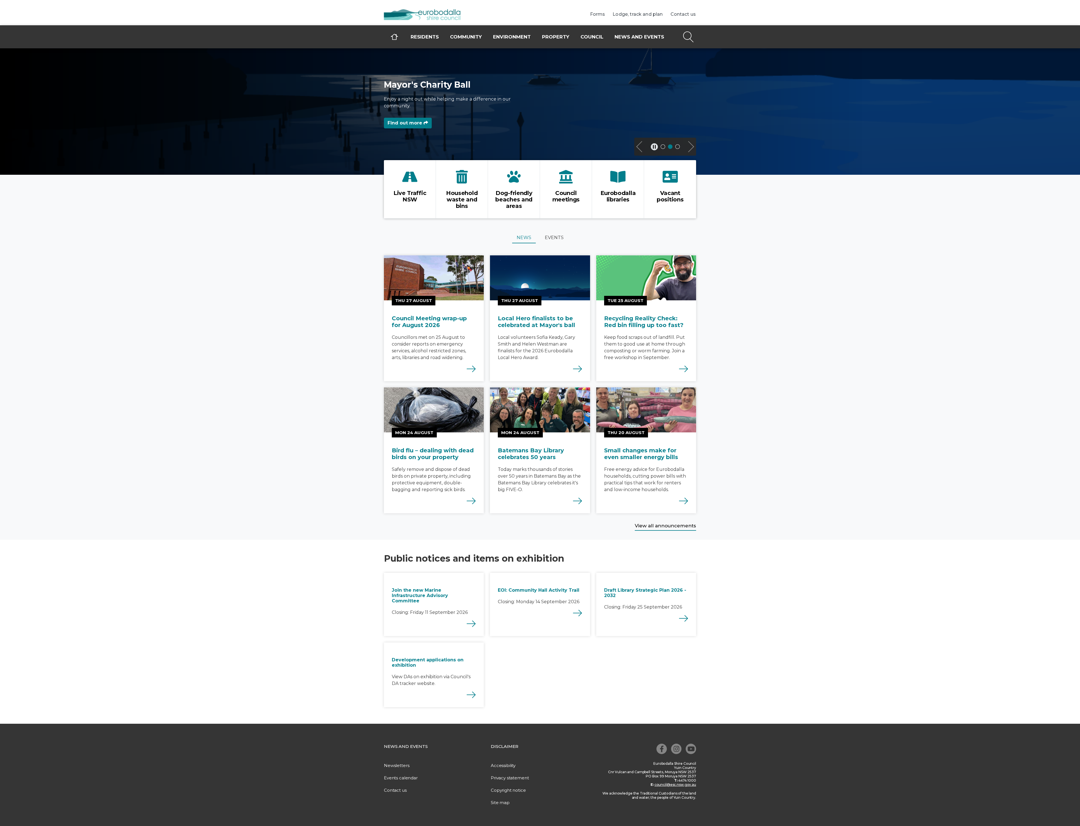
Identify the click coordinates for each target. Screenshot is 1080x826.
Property (555, 37)
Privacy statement (510, 777)
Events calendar (401, 777)
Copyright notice (508, 790)
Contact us (683, 14)
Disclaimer (504, 746)
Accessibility (503, 765)
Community (466, 37)
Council (591, 37)
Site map (500, 802)
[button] (639, 146)
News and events (639, 37)
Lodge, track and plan (638, 14)
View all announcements (665, 525)
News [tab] (524, 237)
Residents (425, 37)
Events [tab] (554, 237)
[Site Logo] (426, 15)
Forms (597, 14)
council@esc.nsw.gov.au (675, 784)
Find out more (406, 123)
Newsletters (396, 765)
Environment (512, 37)
